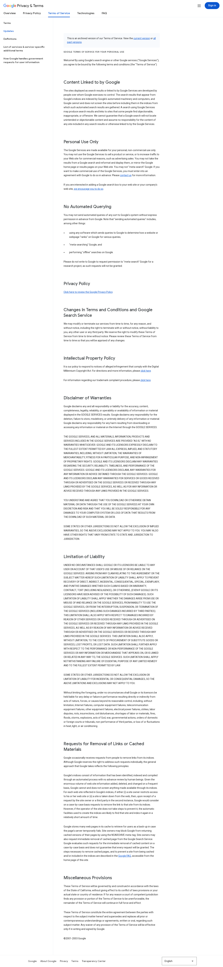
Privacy (64, 961)
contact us (126, 175)
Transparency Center (94, 961)
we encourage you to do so (88, 188)
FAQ (104, 13)
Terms (7, 23)
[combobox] (179, 961)
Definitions (10, 38)
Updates (8, 31)
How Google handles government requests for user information (23, 60)
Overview (9, 13)
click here (146, 370)
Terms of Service (59, 13)
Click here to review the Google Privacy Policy (88, 292)
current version (141, 38)
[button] (199, 5)
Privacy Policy (32, 13)
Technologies (85, 13)
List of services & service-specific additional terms (24, 48)
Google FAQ (124, 855)
